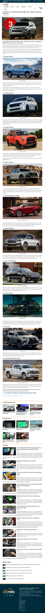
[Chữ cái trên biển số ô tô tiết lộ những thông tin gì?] (9, 476)
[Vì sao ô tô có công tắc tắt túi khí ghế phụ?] (9, 424)
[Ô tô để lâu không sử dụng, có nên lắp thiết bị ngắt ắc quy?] (22, 435)
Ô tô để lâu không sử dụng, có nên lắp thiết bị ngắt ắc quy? (18, 567)
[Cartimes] (5, 4)
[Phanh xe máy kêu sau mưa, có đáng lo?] (9, 521)
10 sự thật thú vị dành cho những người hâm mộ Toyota (20, 393)
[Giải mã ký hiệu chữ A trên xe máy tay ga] (9, 499)
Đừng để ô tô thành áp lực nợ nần (26, 461)
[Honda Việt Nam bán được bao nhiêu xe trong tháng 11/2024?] (36, 408)
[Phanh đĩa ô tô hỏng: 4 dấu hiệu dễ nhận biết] (9, 553)
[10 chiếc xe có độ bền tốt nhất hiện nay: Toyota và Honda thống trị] (22, 28)
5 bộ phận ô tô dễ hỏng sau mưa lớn (27, 529)
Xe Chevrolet (15, 395)
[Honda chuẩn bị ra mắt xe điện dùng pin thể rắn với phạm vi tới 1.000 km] (22, 408)
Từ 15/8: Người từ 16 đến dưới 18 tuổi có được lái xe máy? (28, 507)
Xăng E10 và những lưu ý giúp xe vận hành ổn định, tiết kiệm (18, 570)
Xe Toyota (21, 395)
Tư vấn (4, 395)
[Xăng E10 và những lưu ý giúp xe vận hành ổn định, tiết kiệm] (9, 435)
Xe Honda (9, 395)
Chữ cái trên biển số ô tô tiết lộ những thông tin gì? (29, 473)
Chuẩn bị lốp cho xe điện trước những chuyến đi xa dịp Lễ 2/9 (19, 573)
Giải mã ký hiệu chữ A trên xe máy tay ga (28, 496)
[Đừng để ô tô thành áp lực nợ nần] (9, 464)
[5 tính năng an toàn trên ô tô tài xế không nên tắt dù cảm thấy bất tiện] (9, 488)
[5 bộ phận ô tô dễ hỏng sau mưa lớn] (9, 533)
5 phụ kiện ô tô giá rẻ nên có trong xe (27, 539)
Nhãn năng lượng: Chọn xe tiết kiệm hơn (14, 575)
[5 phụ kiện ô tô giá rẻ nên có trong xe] (9, 542)
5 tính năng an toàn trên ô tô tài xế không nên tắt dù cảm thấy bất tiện (29, 485)
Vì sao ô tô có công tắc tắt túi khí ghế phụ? (15, 578)
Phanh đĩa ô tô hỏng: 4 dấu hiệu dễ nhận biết (29, 549)
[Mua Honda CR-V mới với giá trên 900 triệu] (9, 408)
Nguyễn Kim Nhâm (6, 15)
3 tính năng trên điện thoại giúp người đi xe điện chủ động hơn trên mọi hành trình (29, 448)
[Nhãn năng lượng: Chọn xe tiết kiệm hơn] (22, 424)
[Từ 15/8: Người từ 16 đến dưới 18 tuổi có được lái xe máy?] (9, 510)
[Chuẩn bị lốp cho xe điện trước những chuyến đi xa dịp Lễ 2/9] (36, 424)
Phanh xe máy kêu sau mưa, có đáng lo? (28, 518)
